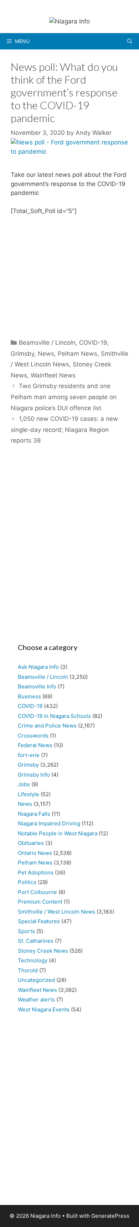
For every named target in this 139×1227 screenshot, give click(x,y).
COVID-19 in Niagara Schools (54, 716)
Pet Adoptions (35, 872)
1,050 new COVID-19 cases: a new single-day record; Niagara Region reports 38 (64, 429)
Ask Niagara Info (38, 666)
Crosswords (33, 735)
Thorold (28, 970)
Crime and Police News (47, 725)
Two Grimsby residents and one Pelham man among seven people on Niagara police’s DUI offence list (64, 396)
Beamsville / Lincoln (47, 342)
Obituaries (31, 843)
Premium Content (40, 901)
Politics (27, 882)
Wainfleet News (53, 375)
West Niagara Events (44, 1009)
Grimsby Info (34, 774)
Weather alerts (36, 999)
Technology (32, 960)
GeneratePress (110, 1215)
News (46, 353)
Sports (26, 931)
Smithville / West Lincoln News (56, 911)
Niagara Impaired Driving (49, 823)
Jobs (24, 784)
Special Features (39, 921)
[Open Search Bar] (129, 41)
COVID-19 (93, 342)
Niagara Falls (34, 813)
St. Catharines (35, 940)
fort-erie (29, 755)
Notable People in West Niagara (57, 833)
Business (29, 696)
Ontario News (35, 853)
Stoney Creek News (43, 950)
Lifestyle (28, 794)
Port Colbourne (37, 892)
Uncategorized (36, 980)
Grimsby (22, 353)
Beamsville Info (37, 686)
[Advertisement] (69, 547)
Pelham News (77, 353)
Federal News (35, 745)
